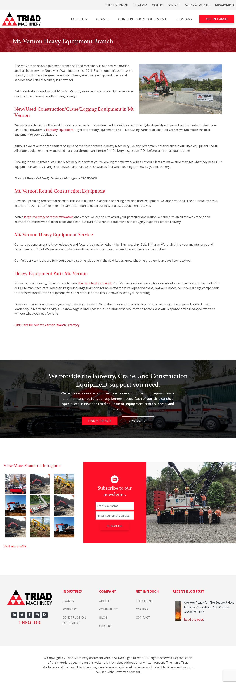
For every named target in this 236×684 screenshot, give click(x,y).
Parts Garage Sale (197, 5)
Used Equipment (117, 5)
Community (108, 609)
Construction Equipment (142, 19)
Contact (174, 5)
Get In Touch (217, 19)
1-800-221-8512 (224, 5)
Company (184, 19)
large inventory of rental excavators (49, 217)
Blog (103, 617)
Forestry (79, 19)
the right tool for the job (95, 283)
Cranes (102, 19)
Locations (140, 5)
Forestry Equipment (59, 130)
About (104, 601)
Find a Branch (99, 421)
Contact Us (138, 421)
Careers (157, 5)
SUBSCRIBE (114, 526)
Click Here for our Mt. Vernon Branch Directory (46, 325)
